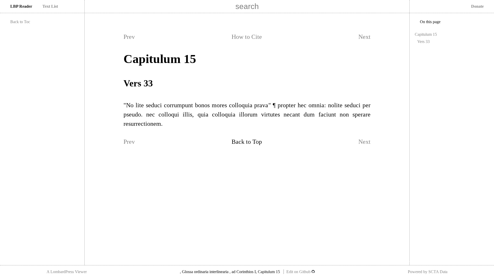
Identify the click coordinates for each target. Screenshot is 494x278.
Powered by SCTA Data (427, 272)
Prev (129, 36)
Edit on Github (299, 272)
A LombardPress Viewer (67, 272)
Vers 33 (423, 41)
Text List (50, 6)
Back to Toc (20, 22)
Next (364, 36)
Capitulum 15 (426, 34)
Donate (477, 6)
